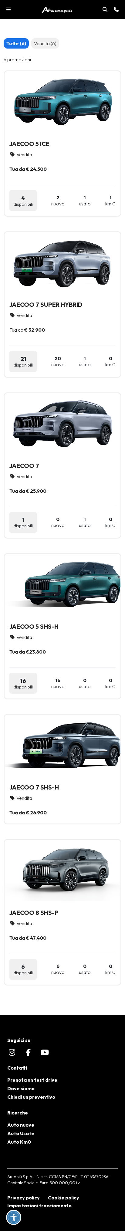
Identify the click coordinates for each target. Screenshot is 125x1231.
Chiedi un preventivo (31, 1097)
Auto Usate (20, 1133)
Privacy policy (23, 1198)
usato (85, 200)
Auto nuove (20, 1125)
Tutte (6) (16, 43)
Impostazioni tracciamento (39, 1205)
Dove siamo (21, 1088)
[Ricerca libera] (105, 9)
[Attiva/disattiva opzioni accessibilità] (13, 1217)
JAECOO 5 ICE (29, 143)
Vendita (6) (45, 43)
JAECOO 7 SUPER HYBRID (46, 304)
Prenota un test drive (32, 1080)
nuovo (58, 200)
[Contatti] (116, 9)
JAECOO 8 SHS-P (34, 912)
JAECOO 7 (24, 465)
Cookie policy (63, 1198)
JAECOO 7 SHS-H (34, 787)
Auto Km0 (19, 1142)
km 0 (110, 200)
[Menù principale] (8, 9)
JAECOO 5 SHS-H (34, 626)
